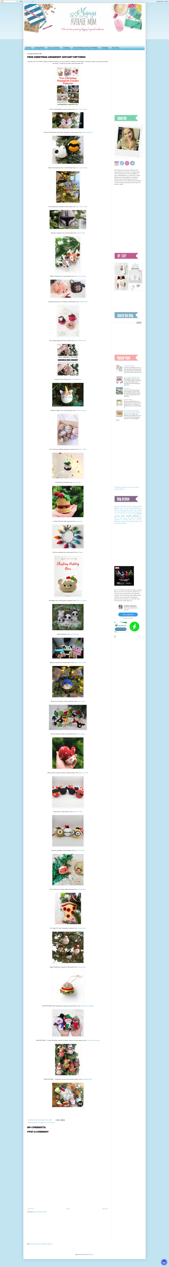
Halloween (136, 508)
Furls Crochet (81, 701)
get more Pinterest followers (132, 521)
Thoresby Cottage (81, 410)
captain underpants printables (127, 510)
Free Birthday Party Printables (85, 47)
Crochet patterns (40, 1122)
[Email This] (57, 1120)
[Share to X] (60, 1120)
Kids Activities (53, 47)
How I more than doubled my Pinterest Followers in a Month (132, 411)
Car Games (127, 388)
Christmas (34, 1122)
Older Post (105, 1209)
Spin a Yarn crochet (80, 276)
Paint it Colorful (79, 850)
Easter (131, 508)
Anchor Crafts (81, 233)
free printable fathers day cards (130, 519)
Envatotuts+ (79, 521)
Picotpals (81, 552)
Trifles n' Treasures (81, 600)
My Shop (115, 47)
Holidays (105, 47)
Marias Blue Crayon (80, 340)
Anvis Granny (81, 734)
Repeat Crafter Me (87, 132)
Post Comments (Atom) (41, 1212)
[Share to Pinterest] (64, 1120)
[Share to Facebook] (62, 1120)
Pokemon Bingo (128, 399)
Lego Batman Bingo (129, 366)
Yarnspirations (82, 889)
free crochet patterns (49, 1122)
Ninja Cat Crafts (83, 773)
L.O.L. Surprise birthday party (132, 377)
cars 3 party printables (120, 512)
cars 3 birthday (138, 510)
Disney (116, 508)
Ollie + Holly (82, 449)
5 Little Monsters (76, 379)
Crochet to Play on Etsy (93, 1040)
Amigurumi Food (87, 1079)
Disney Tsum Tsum (124, 508)
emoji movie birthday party (134, 512)
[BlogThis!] (58, 1120)
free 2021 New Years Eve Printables (123, 514)
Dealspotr (131, 618)
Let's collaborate (128, 614)
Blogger (91, 1254)
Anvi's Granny (77, 482)
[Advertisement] (62, 40)
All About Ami (74, 634)
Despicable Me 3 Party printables (133, 506)
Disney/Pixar (39, 47)
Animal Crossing (118, 506)
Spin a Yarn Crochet (81, 109)
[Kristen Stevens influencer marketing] (120, 609)
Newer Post (31, 1209)
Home (28, 47)
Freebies (66, 47)
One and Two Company (86, 1006)
